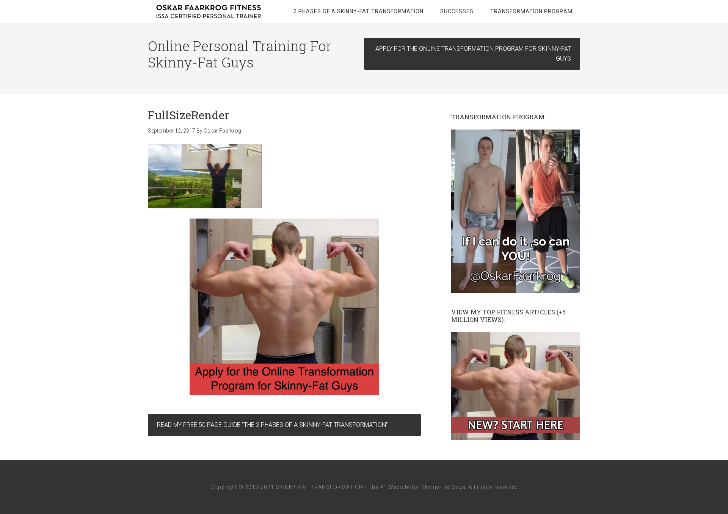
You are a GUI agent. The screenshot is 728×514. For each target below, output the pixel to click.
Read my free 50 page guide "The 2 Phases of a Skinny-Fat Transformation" (272, 424)
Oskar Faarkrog (208, 11)
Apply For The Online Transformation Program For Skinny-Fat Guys (473, 53)
